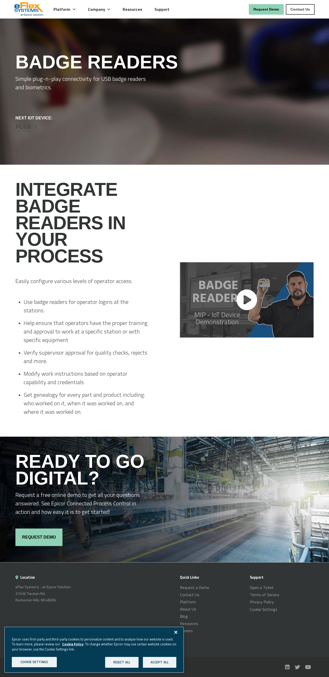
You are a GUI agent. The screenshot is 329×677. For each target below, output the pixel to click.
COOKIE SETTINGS (34, 661)
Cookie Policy (73, 644)
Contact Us (300, 9)
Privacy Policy (262, 602)
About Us (188, 609)
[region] (94, 650)
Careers (186, 631)
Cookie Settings (263, 609)
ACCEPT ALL (160, 662)
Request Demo (266, 9)
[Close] (175, 632)
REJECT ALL (121, 662)
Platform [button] (61, 9)
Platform (188, 602)
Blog (184, 616)
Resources (132, 9)
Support (161, 9)
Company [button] (96, 9)
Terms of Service (264, 595)
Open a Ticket (262, 587)
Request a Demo (194, 587)
